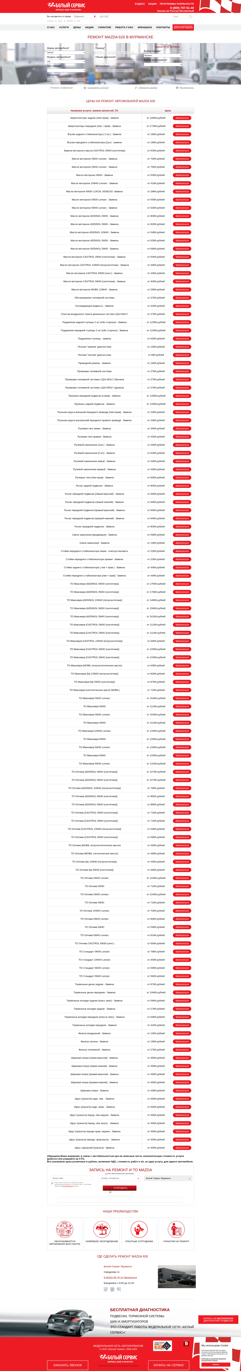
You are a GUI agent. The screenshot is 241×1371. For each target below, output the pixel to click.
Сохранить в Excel (98, 87)
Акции (152, 4)
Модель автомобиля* (59, 57)
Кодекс (140, 4)
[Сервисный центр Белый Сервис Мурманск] (168, 1178)
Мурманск (79, 16)
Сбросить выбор (148, 87)
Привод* (100, 48)
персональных (67, 1186)
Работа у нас (124, 27)
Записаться (182, 118)
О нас (51, 27)
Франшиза (145, 27)
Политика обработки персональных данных (118, 1365)
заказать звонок (67, 1365)
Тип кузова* (53, 75)
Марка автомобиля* (58, 48)
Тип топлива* (54, 66)
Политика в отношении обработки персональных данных (213, 1359)
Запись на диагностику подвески (183, 27)
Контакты (163, 27)
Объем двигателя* (105, 57)
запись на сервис (168, 1365)
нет (107, 16)
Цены (77, 27)
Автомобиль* (102, 66)
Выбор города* (152, 51)
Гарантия (104, 27)
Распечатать (187, 87)
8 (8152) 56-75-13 (113, 1277)
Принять (216, 1364)
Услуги (64, 27)
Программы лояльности (177, 4)
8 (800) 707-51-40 (182, 8)
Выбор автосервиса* (155, 60)
